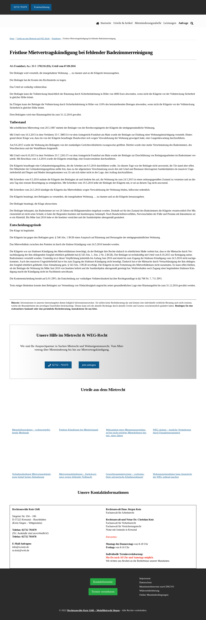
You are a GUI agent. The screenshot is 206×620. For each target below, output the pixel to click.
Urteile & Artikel (123, 23)
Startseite (105, 23)
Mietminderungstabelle (148, 23)
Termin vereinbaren (103, 591)
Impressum (144, 578)
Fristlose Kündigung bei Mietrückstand (78, 429)
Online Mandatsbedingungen (154, 595)
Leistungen (170, 23)
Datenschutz (145, 582)
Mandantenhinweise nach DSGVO (156, 586)
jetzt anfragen (89, 365)
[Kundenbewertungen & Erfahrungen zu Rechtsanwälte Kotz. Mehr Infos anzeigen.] (40, 595)
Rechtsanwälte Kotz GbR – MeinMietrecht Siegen (93, 610)
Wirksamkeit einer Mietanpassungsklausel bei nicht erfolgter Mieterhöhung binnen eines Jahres (126, 432)
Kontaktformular (103, 581)
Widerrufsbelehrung (149, 590)
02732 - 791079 (60, 365)
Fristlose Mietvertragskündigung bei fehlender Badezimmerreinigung (81, 52)
